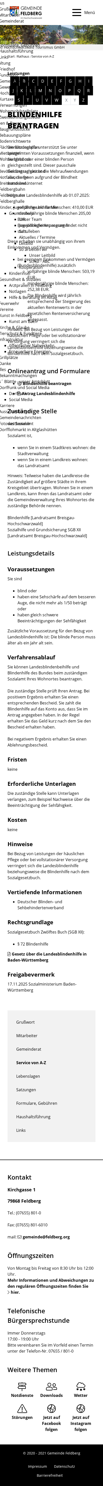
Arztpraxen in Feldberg (30, 285)
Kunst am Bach (23, 321)
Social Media (20, 399)
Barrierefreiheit (50, 1475)
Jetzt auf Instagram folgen (80, 1423)
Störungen (22, 1417)
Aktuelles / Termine (37, 237)
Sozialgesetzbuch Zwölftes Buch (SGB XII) (46, 932)
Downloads (51, 1395)
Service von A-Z (31, 1062)
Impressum (37, 1466)
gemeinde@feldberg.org (46, 1237)
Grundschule (21, 213)
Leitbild (26, 243)
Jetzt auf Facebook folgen (51, 1423)
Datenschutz (64, 1466)
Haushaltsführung (33, 1117)
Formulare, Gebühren (36, 1103)
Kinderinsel (19, 273)
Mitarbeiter (27, 1035)
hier (15, 1292)
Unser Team (30, 219)
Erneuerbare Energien (30, 351)
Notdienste (22, 1395)
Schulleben (29, 231)
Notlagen (17, 291)
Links (21, 1130)
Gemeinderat (28, 1049)
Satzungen (26, 1089)
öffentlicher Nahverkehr (31, 345)
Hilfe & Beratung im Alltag (33, 297)
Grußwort (25, 1022)
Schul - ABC (39, 261)
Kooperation (31, 267)
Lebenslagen (28, 1076)
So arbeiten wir (33, 249)
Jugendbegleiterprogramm (44, 225)
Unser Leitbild (42, 255)
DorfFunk (17, 393)
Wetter (81, 1395)
